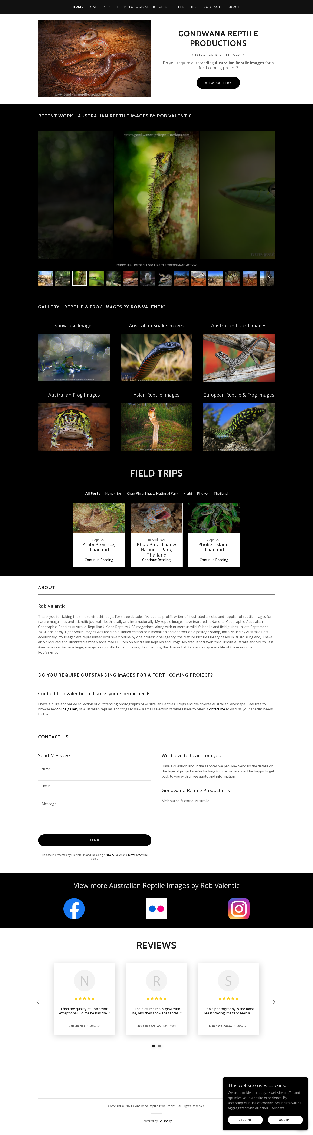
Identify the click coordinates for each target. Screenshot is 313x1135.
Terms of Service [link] (138, 855)
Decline (245, 1120)
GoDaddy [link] (165, 1121)
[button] (100, 6)
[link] (218, 44)
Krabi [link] (187, 493)
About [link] (234, 7)
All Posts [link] (92, 493)
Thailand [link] (221, 493)
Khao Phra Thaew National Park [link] (152, 493)
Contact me (216, 709)
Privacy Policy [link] (114, 855)
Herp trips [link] (113, 493)
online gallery (67, 709)
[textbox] (94, 769)
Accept (285, 1120)
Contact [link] (212, 7)
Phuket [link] (202, 493)
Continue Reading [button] (99, 559)
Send (94, 840)
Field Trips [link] (186, 7)
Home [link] (78, 7)
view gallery (218, 83)
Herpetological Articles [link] (142, 7)
